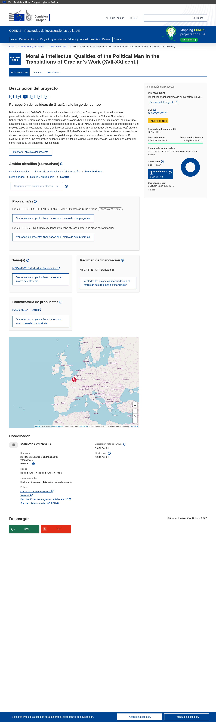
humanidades (17, 177)
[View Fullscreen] (135, 404)
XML (26, 529)
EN (18, 97)
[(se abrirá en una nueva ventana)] (34, 15)
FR (32, 97)
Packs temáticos (28, 39)
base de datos (93, 171)
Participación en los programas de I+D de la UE (55, 499)
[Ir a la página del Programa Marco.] (15, 59)
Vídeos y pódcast (78, 39)
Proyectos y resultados (53, 39)
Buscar (118, 39)
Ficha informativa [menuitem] (19, 72)
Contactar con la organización (52, 491)
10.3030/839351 (156, 113)
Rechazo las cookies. (187, 717)
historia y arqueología (42, 177)
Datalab (106, 39)
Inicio (14, 39)
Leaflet (37, 426)
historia (64, 177)
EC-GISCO (83, 426)
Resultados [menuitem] (53, 72)
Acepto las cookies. (140, 717)
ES (25, 97)
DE (11, 97)
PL (46, 97)
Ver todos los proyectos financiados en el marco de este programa (53, 218)
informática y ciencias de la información (57, 171)
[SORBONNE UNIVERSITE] (74, 379)
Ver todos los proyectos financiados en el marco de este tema (39, 279)
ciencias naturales (19, 171)
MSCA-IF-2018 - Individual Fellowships (34, 268)
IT (39, 97)
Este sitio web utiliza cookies (28, 717)
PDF (58, 529)
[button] (133, 18)
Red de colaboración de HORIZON (55, 503)
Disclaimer (134, 426)
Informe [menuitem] (37, 72)
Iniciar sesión (116, 18)
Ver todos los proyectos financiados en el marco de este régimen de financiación (107, 283)
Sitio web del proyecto (164, 102)
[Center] (135, 416)
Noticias (95, 39)
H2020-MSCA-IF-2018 (26, 310)
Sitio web (41, 495)
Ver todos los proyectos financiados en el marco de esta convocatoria (39, 321)
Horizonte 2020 (58, 46)
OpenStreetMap (57, 426)
